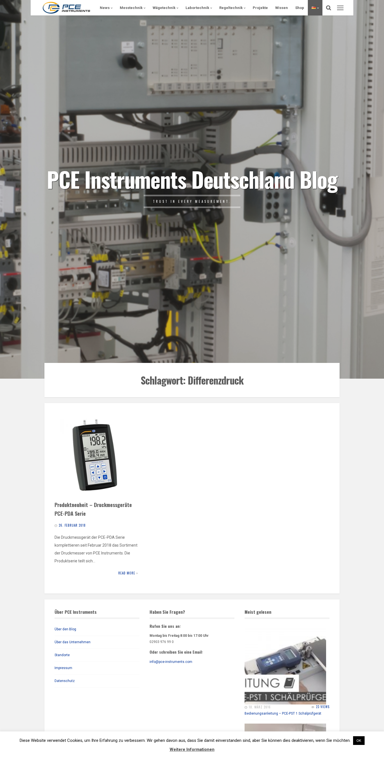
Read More (126, 573)
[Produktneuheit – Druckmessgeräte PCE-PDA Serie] (96, 455)
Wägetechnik (164, 8)
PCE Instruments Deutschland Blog (192, 179)
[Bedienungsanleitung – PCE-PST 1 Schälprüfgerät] (285, 663)
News (105, 8)
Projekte (260, 8)
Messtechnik (131, 8)
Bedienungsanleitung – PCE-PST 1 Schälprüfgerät (283, 713)
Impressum (63, 668)
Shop (299, 8)
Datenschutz (65, 681)
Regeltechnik (231, 8)
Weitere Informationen (192, 749)
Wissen (281, 8)
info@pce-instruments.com (171, 662)
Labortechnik (197, 8)
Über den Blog (65, 629)
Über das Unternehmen (73, 642)
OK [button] (358, 740)
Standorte (62, 655)
